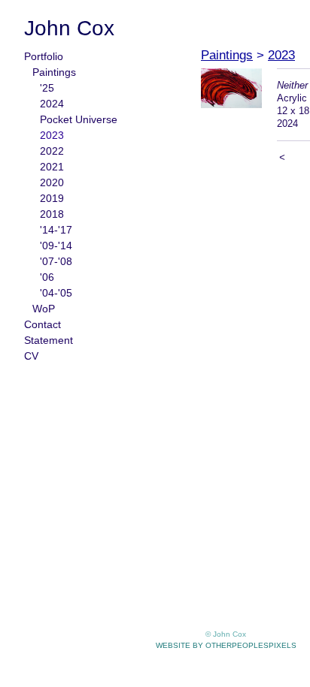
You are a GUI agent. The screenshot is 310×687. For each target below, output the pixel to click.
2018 (52, 214)
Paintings (54, 72)
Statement (48, 340)
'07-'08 (56, 261)
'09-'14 (56, 246)
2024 (52, 104)
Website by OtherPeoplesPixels (226, 645)
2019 (52, 198)
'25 (47, 88)
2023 (52, 135)
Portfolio (43, 56)
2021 (52, 167)
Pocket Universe (78, 119)
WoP (43, 309)
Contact (42, 324)
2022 (52, 151)
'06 (47, 277)
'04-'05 (56, 293)
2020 (52, 182)
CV (31, 356)
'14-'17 (56, 230)
